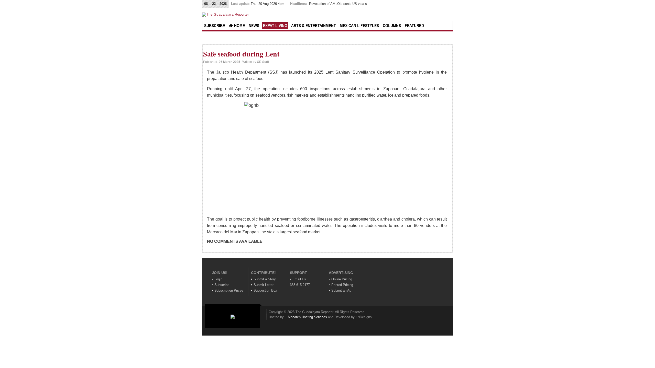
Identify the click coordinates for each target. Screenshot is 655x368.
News (254, 25)
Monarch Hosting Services (307, 317)
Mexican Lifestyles (359, 25)
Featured (414, 25)
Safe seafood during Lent (241, 54)
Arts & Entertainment (313, 25)
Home (239, 25)
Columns (392, 25)
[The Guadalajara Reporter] (264, 15)
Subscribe (214, 25)
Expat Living (275, 25)
